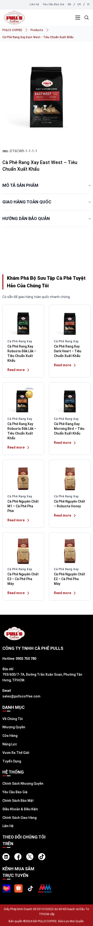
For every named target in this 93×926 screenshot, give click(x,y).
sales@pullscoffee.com (21, 696)
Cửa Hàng (9, 736)
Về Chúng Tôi (12, 719)
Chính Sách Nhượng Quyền (22, 783)
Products (37, 30)
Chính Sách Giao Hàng (19, 818)
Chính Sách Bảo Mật (18, 800)
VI (88, 4)
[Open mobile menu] (77, 17)
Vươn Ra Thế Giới (15, 753)
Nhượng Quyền (13, 727)
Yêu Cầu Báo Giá (53, 4)
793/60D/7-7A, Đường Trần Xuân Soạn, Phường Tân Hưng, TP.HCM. (42, 677)
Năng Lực (9, 744)
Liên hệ (34, 4)
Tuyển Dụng (11, 761)
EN (69, 4)
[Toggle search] (87, 18)
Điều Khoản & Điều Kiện (20, 809)
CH (79, 4)
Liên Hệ (8, 826)
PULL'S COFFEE (12, 30)
